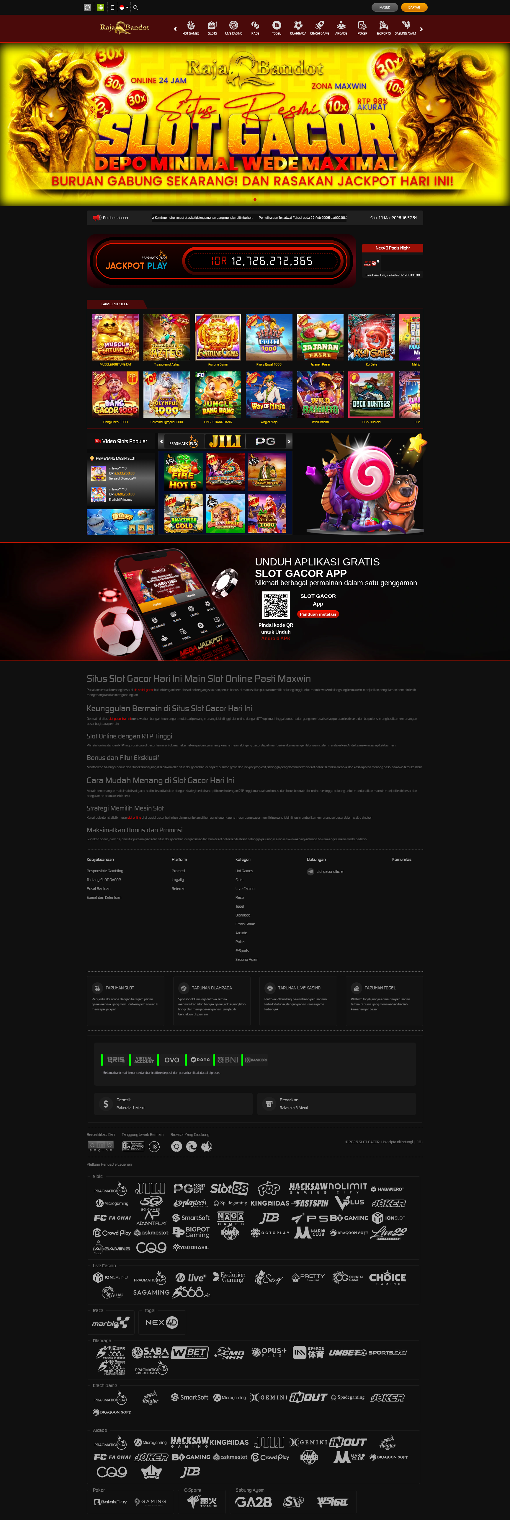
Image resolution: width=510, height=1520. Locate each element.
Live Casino (233, 33)
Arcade (341, 33)
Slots (212, 33)
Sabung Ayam (405, 33)
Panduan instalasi (318, 614)
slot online (134, 818)
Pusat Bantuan (98, 888)
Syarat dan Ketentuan (104, 897)
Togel (276, 33)
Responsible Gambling (105, 870)
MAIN (119, 337)
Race (255, 33)
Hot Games (191, 33)
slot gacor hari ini (120, 719)
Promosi (178, 870)
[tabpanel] (255, 124)
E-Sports (384, 33)
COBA (187, 465)
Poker (362, 33)
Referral (178, 888)
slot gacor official (330, 871)
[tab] (184, 441)
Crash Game (319, 33)
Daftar (414, 7)
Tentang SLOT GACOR (104, 879)
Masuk (385, 7)
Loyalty (178, 879)
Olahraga (298, 33)
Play (157, 266)
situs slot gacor (143, 690)
